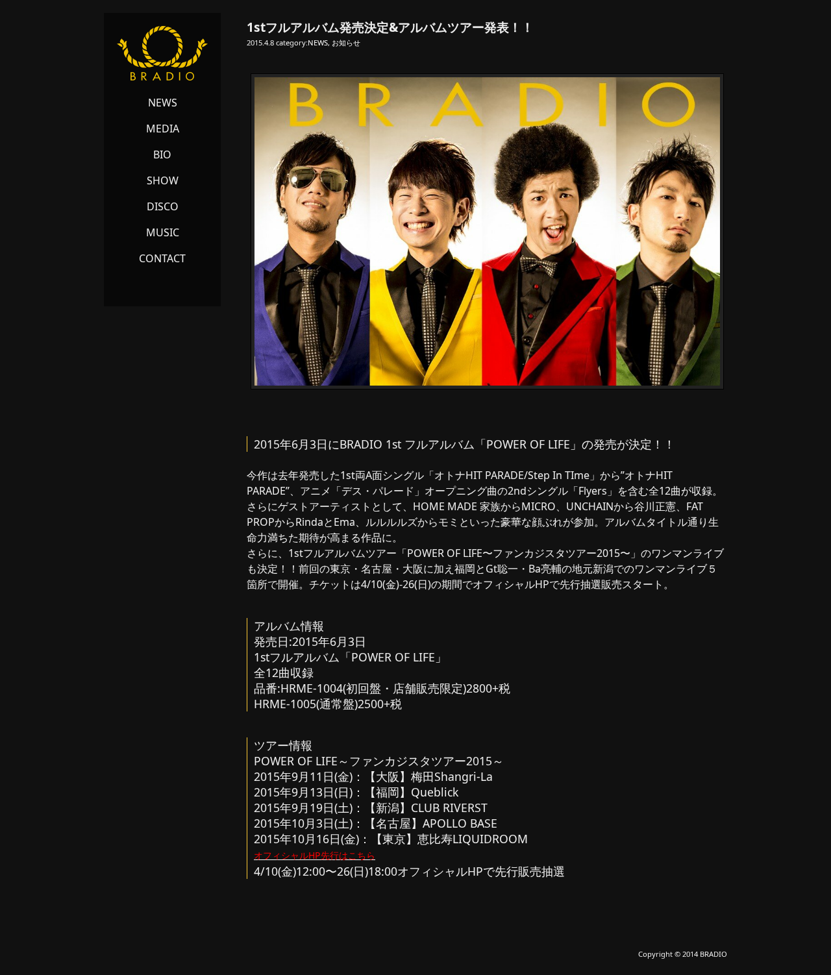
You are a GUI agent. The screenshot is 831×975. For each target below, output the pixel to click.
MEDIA (162, 128)
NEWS (162, 102)
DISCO (163, 206)
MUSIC (162, 232)
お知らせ (346, 42)
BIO (162, 154)
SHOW (163, 180)
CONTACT (162, 258)
